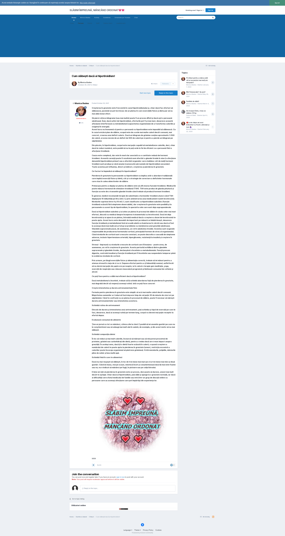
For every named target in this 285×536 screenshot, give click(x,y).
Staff (97, 23)
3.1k (81, 123)
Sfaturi (95, 85)
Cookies (158, 530)
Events (90, 23)
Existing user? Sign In (194, 10)
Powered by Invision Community (142, 533)
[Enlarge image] (132, 419)
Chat (136, 17)
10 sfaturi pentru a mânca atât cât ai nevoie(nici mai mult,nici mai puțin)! (197, 80)
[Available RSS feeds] (213, 516)
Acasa (74, 17)
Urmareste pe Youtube (122, 17)
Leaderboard (120, 23)
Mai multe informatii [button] (87, 3)
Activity (96, 17)
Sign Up (210, 10)
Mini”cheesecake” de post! (195, 92)
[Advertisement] (142, 41)
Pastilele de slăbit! (192, 101)
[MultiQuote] (93, 465)
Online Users (107, 23)
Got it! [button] (277, 3)
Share (154, 84)
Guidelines (107, 17)
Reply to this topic (166, 93)
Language (127, 530)
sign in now (120, 477)
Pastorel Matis (191, 115)
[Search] (213, 17)
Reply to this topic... (91, 488)
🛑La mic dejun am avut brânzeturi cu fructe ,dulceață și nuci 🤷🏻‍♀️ (197, 125)
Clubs (72, 23)
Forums (81, 23)
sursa (94, 458)
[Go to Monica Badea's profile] (74, 83)
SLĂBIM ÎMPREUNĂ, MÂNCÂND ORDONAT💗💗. (97, 10)
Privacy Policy (148, 530)
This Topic (204, 17)
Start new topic (145, 93)
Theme (137, 530)
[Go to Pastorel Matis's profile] (183, 112)
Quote (99, 465)
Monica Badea (85, 17)
